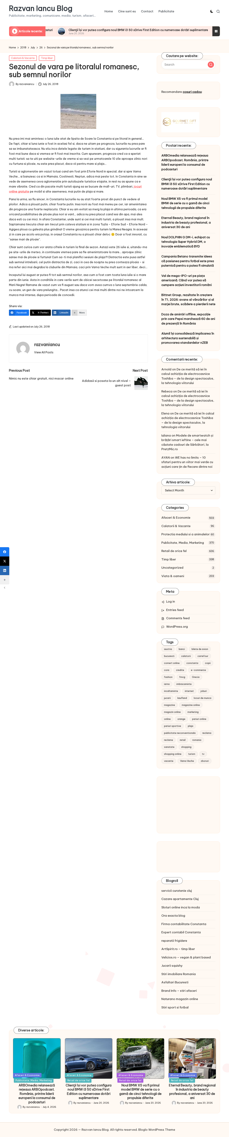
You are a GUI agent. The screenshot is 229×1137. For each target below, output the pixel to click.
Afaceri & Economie (175, 518)
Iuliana (166, 435)
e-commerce (198, 670)
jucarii (167, 698)
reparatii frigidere (174, 941)
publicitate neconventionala (180, 732)
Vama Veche (187, 760)
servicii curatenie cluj (176, 891)
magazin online (172, 711)
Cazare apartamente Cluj (180, 899)
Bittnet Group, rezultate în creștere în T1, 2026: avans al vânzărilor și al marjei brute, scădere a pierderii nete (188, 299)
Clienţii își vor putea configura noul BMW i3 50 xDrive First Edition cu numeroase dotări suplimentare (111, 30)
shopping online (172, 753)
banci (182, 649)
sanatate (169, 746)
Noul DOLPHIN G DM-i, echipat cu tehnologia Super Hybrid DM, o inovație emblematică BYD (185, 241)
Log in (170, 601)
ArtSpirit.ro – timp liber (178, 949)
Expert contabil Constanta (181, 932)
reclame (168, 739)
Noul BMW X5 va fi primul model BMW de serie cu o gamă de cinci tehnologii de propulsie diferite (185, 203)
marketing (193, 711)
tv (203, 753)
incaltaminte (171, 691)
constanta (192, 663)
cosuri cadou (192, 92)
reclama (206, 732)
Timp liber (47, 58)
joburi (204, 691)
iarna (167, 684)
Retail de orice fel (174, 551)
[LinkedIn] (4, 570)
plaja (190, 725)
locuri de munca (202, 698)
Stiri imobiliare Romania (178, 974)
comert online (172, 663)
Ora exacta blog (173, 916)
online (167, 718)
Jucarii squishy (171, 966)
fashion (168, 677)
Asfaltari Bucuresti (174, 982)
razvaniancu (47, 344)
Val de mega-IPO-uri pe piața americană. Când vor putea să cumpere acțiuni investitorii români (186, 280)
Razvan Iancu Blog (40, 8)
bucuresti (169, 656)
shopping (186, 746)
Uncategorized (172, 568)
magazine (169, 704)
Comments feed (178, 618)
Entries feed (175, 610)
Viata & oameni (172, 576)
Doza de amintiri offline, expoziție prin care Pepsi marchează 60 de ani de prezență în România (188, 318)
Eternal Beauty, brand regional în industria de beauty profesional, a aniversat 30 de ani (186, 222)
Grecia (195, 677)
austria (168, 649)
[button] (43, 352)
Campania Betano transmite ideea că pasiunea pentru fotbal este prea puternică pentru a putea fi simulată (187, 260)
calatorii (186, 656)
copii (208, 663)
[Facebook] (4, 551)
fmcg (182, 677)
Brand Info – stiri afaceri (179, 991)
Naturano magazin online (179, 999)
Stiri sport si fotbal (175, 1007)
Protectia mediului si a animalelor (185, 534)
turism (191, 753)
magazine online (191, 704)
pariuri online (199, 718)
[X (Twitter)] (4, 561)
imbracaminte (184, 684)
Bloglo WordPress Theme (156, 1130)
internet (189, 691)
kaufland (182, 698)
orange (181, 718)
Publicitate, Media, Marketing (182, 543)
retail (183, 739)
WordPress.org (177, 627)
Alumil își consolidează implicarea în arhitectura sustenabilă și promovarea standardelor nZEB (187, 338)
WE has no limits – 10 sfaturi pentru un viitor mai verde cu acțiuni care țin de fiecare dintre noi (187, 462)
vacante (168, 760)
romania (196, 739)
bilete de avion (200, 649)
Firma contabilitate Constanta (183, 924)
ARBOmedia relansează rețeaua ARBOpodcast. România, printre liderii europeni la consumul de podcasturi (184, 162)
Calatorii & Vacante (23, 58)
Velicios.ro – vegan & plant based (186, 957)
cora (166, 670)
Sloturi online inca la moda (180, 907)
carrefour (203, 656)
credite (180, 670)
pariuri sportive (172, 725)
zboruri (205, 760)
